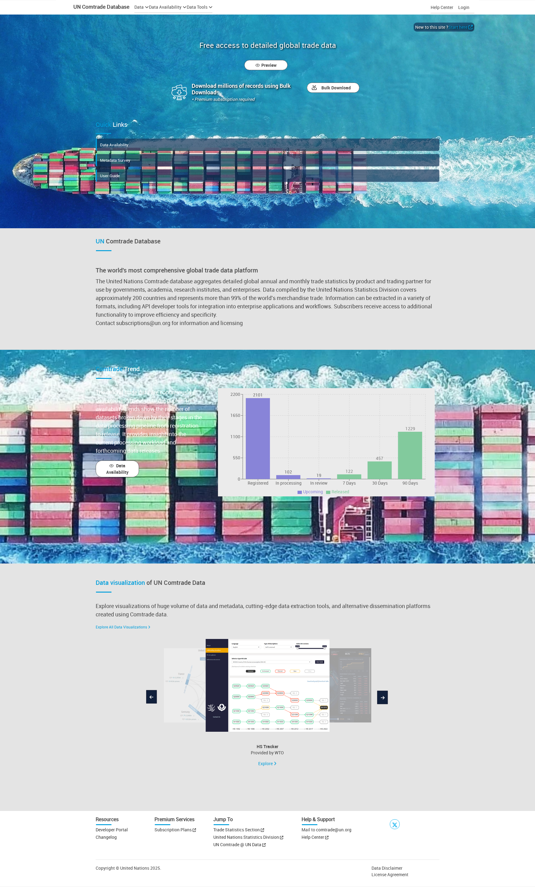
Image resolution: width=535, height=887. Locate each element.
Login (463, 7)
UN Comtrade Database (100, 6)
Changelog (106, 837)
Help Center (442, 7)
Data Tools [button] (197, 7)
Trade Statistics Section (237, 830)
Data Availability (114, 145)
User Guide (110, 175)
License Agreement (390, 874)
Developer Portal (112, 830)
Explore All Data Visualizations (121, 626)
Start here (458, 27)
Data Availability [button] (165, 7)
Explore (266, 763)
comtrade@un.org (333, 830)
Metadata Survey (115, 160)
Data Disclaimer (387, 868)
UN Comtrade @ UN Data (237, 844)
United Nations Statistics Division (246, 837)
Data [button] (139, 7)
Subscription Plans (173, 830)
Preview (268, 65)
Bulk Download (336, 88)
